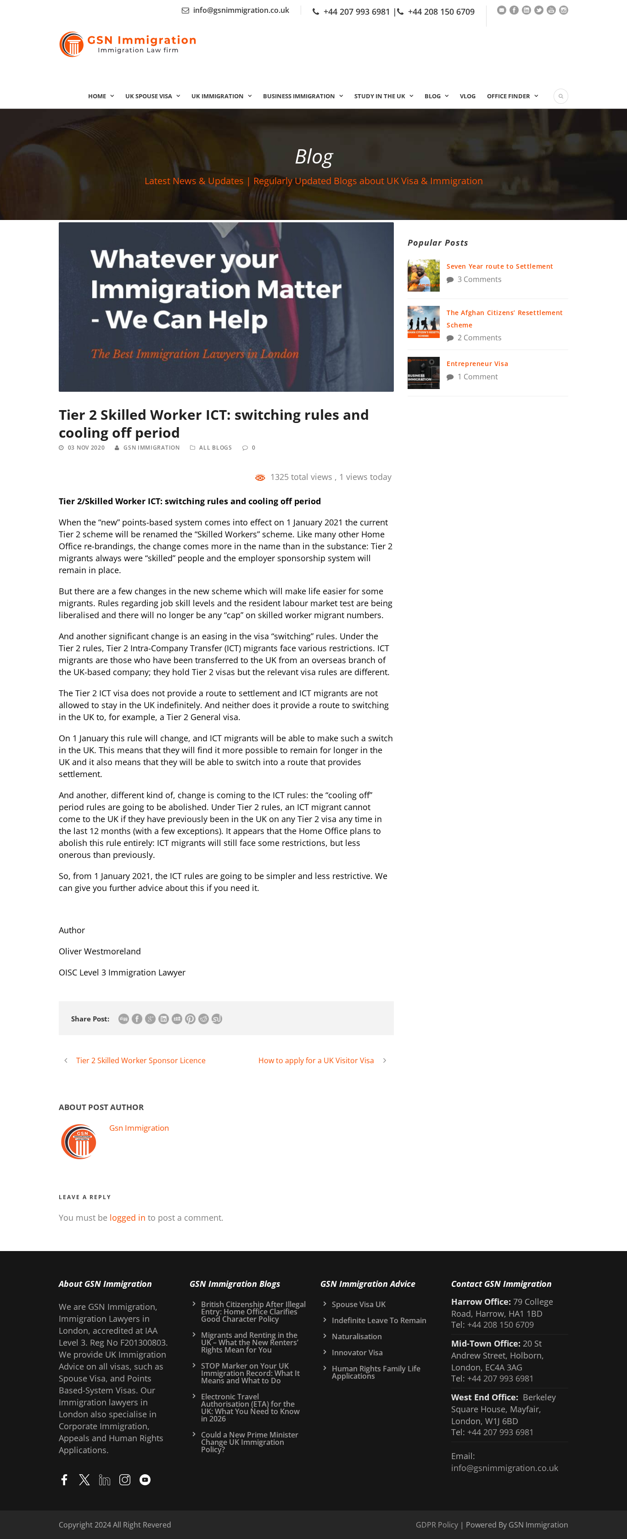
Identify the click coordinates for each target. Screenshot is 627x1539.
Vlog (468, 96)
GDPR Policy (437, 1525)
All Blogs (215, 447)
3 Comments (480, 279)
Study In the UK (379, 96)
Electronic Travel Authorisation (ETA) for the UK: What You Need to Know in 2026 (250, 1408)
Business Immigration (299, 96)
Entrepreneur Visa (477, 363)
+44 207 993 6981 (357, 11)
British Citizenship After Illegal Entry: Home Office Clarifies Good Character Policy (253, 1311)
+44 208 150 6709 (441, 11)
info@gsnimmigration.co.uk (241, 10)
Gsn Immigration (151, 447)
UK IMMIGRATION (217, 96)
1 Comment (478, 377)
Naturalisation (357, 1336)
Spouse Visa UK (359, 1304)
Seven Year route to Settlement (500, 266)
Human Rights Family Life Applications (376, 1372)
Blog (433, 96)
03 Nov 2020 (86, 447)
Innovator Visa (357, 1352)
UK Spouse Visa (148, 96)
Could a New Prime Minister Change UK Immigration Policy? (249, 1442)
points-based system (162, 522)
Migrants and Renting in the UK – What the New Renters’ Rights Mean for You (249, 1342)
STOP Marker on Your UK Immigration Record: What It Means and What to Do (250, 1373)
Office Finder (508, 96)
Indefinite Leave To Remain (379, 1320)
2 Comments (480, 338)
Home (97, 96)
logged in (128, 1217)
